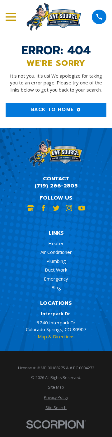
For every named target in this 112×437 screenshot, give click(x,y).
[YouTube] (81, 208)
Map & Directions (56, 336)
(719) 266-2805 (56, 186)
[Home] (53, 17)
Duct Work (56, 270)
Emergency (56, 279)
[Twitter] (56, 208)
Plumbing (56, 261)
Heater (56, 243)
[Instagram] (69, 208)
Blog (56, 287)
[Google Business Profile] (30, 208)
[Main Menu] (11, 17)
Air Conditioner (56, 252)
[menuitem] (56, 387)
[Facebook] (43, 208)
